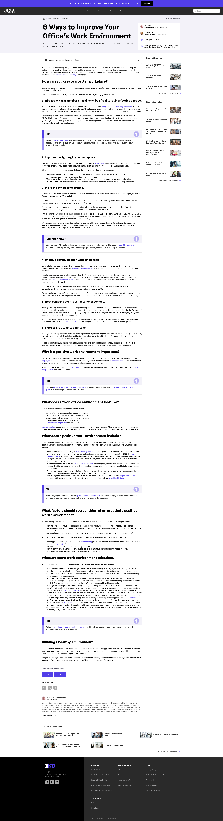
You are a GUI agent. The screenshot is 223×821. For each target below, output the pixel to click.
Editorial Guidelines (168, 47)
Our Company (124, 765)
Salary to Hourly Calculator (100, 785)
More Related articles (168, 180)
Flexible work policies (84, 464)
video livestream (129, 598)
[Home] (11, 11)
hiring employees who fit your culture (117, 107)
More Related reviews (168, 94)
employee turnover (72, 602)
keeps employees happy (66, 75)
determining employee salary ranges (68, 627)
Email (44, 715)
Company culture (49, 427)
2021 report (99, 163)
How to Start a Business (99, 770)
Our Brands (96, 798)
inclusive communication (82, 268)
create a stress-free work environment (70, 387)
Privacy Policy (151, 770)
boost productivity (76, 367)
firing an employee (60, 140)
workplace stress (116, 361)
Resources (96, 765)
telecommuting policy (84, 452)
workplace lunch (73, 322)
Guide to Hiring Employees (100, 780)
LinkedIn (52, 715)
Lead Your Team (53, 19)
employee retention (50, 361)
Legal (148, 765)
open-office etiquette (126, 245)
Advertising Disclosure (154, 790)
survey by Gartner (72, 590)
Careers (121, 775)
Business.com (96, 803)
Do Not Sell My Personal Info (156, 775)
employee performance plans (63, 280)
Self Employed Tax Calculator (101, 790)
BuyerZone (95, 808)
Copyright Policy (152, 785)
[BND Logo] (55, 766)
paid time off (94, 478)
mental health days (116, 478)
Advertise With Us (124, 780)
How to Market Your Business (101, 775)
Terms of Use (151, 780)
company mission (58, 544)
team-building (86, 542)
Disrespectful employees (56, 423)
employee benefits (127, 476)
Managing (65, 19)
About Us (121, 770)
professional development (88, 496)
